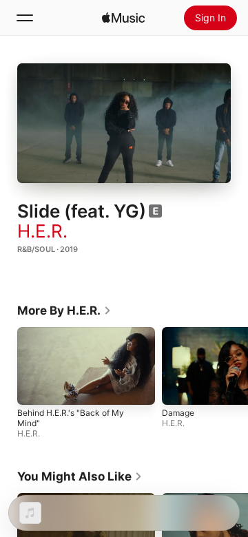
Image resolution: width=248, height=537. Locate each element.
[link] (64, 310)
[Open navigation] (25, 18)
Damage (178, 413)
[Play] (124, 123)
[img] (123, 18)
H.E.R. (42, 231)
